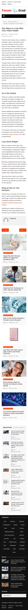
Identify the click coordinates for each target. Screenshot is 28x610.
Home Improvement (9, 535)
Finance (23, 524)
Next (22, 230)
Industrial (21, 535)
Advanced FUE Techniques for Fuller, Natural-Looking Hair (16, 493)
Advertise (4, 4)
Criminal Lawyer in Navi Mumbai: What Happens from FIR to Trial (17, 504)
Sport (14, 548)
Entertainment (6, 524)
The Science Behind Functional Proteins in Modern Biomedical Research (13, 413)
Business (12, 521)
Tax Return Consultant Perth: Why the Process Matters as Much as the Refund (18, 569)
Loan (4, 542)
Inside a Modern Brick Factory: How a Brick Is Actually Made (17, 471)
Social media (6, 548)
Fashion (15, 524)
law (14, 538)
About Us (4, 1)
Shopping (22, 545)
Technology (22, 548)
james (6, 262)
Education (21, 521)
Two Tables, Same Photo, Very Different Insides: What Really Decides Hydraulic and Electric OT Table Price (18, 458)
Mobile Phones (13, 542)
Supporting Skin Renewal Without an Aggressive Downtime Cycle (11, 257)
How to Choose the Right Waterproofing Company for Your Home (17, 432)
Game (13, 528)
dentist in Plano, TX (14, 134)
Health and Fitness (7, 36)
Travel (14, 552)
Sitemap (9, 4)
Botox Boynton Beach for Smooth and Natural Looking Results (12, 384)
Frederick (5, 34)
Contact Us (10, 1)
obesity (5, 164)
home (21, 531)
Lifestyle (22, 538)
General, (22, 528)
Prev (6, 230)
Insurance (6, 538)
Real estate (13, 545)
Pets (5, 545)
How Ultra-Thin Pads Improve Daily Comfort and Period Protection (13, 351)
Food (5, 528)
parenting (22, 542)
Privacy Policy (17, 1)
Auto (5, 521)
